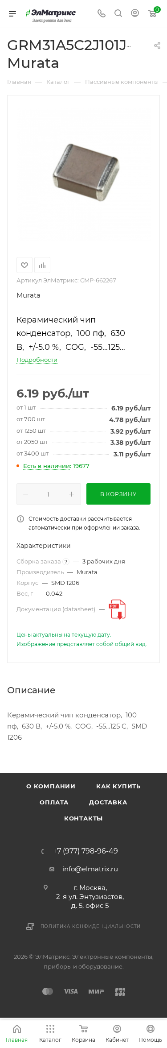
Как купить (118, 786)
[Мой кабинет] (135, 14)
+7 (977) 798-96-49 (85, 851)
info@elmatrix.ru (90, 869)
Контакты (83, 818)
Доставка (108, 802)
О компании (51, 786)
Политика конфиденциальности (91, 926)
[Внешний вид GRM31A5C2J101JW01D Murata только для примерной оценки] (84, 174)
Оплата (54, 802)
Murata (28, 295)
